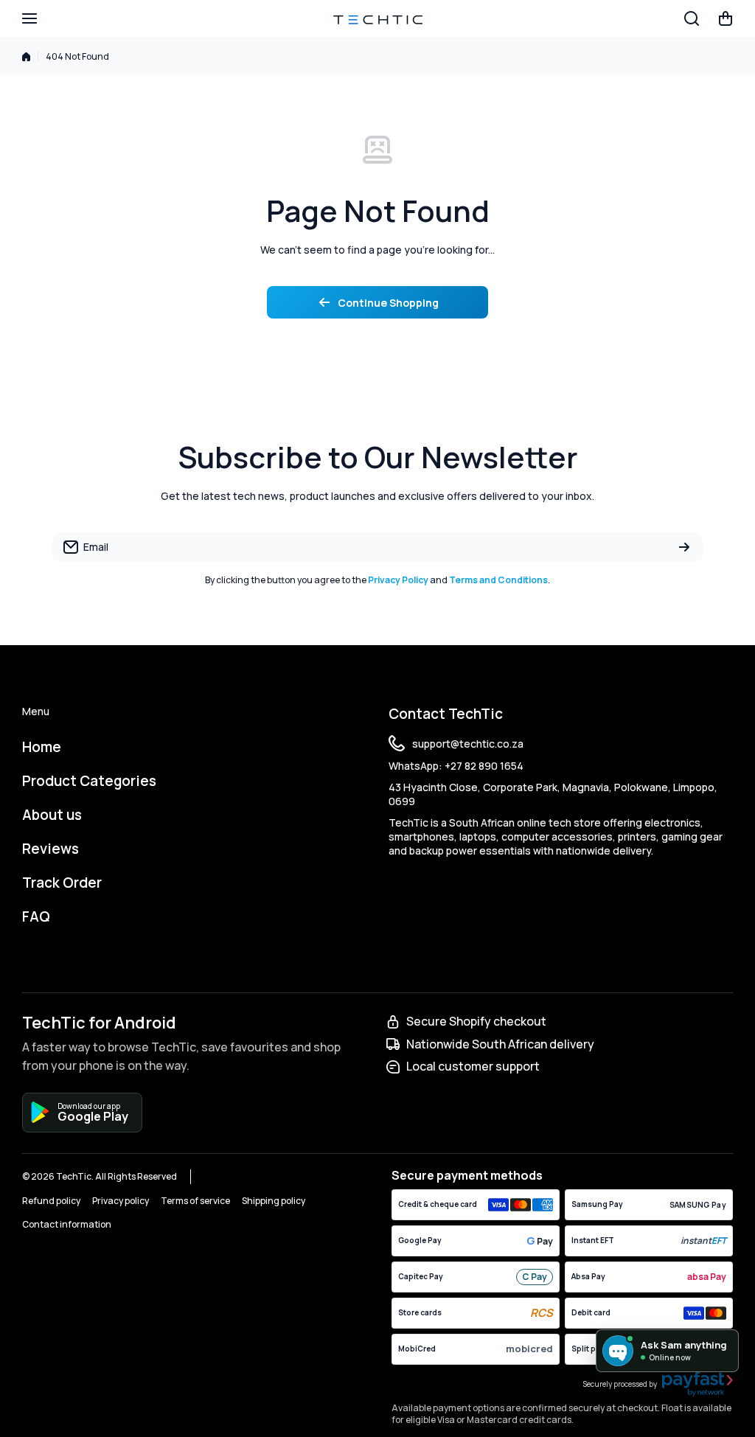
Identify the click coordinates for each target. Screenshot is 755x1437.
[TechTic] (377, 18)
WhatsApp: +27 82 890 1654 (456, 766)
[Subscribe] (684, 547)
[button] (725, 18)
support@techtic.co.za (467, 744)
